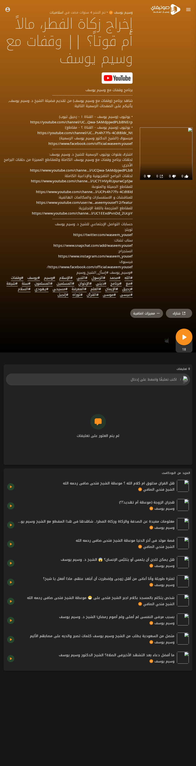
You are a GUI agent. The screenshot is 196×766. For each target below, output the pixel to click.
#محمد (114, 278)
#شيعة (12, 284)
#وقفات (17, 278)
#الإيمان (111, 289)
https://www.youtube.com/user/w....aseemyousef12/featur (84, 202)
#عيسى (126, 295)
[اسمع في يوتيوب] (117, 77)
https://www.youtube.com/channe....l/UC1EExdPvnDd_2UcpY (82, 213)
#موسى (109, 295)
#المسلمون (44, 284)
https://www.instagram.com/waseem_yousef (95, 256)
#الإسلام (66, 278)
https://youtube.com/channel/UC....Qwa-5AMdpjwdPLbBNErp (81, 122)
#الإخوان (85, 284)
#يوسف (33, 278)
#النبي (82, 278)
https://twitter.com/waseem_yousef (103, 234)
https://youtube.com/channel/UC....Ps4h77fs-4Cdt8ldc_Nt (85, 133)
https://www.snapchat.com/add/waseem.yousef (93, 245)
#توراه (77, 295)
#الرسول (98, 278)
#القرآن (93, 295)
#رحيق (127, 289)
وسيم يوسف (123, 12)
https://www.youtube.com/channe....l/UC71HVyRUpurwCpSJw (82, 181)
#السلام (24, 289)
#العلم (96, 289)
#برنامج (116, 284)
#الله (129, 278)
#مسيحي (60, 289)
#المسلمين (65, 284)
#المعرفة (79, 289)
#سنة (26, 284)
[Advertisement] (98, 707)
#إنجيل (63, 295)
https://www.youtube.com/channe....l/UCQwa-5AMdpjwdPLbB (81, 170)
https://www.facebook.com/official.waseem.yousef (90, 143)
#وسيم (49, 278)
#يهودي (42, 289)
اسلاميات (56, 12)
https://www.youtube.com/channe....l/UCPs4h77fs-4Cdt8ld (84, 192)
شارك (176, 313)
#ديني (101, 284)
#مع (129, 284)
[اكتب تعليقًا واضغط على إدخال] (98, 379)
